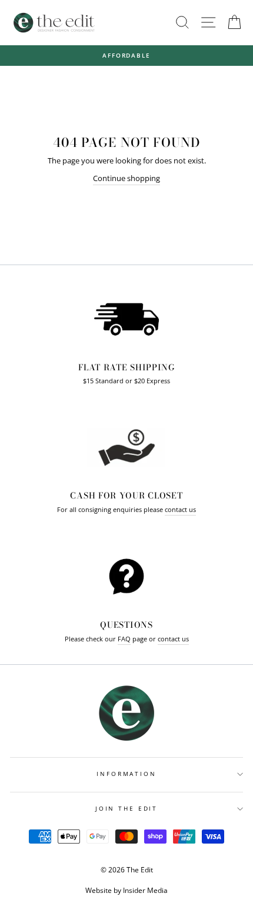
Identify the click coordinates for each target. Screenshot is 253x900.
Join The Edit (126, 808)
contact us (180, 509)
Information (126, 774)
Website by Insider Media (126, 890)
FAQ (124, 638)
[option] (126, 55)
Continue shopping (126, 178)
